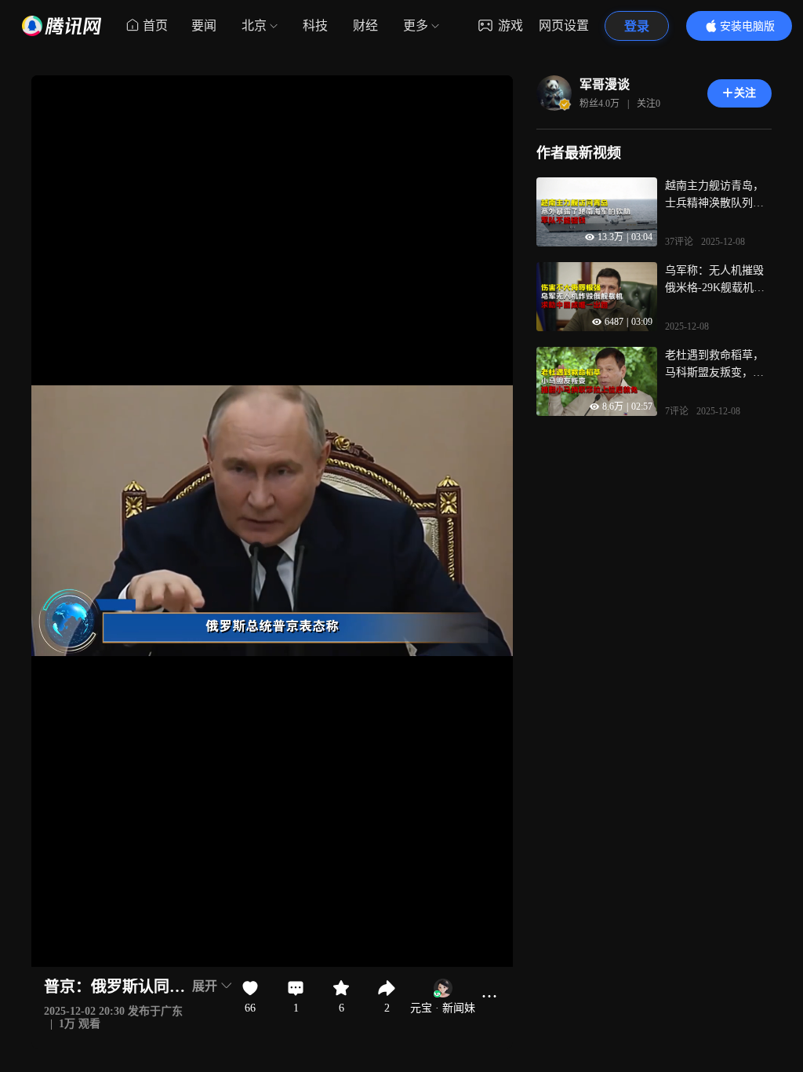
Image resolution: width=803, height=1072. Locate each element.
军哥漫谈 (605, 84)
